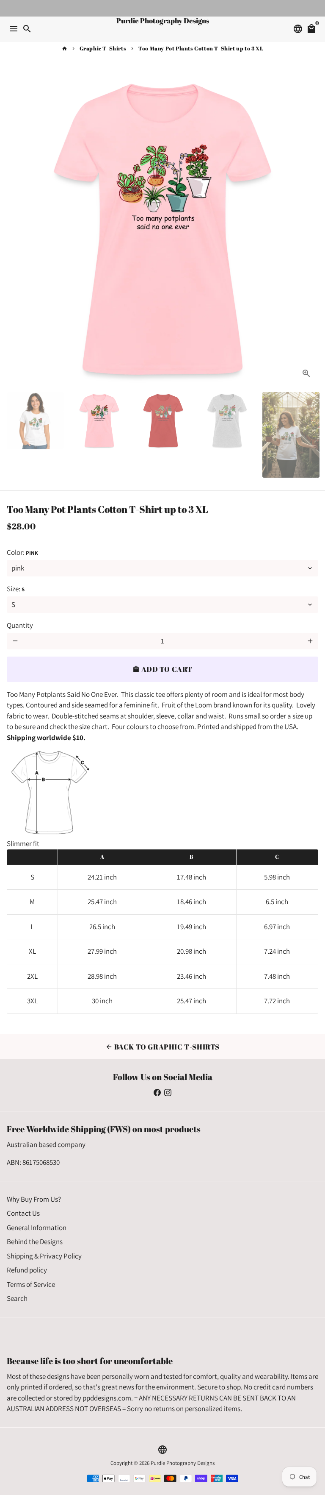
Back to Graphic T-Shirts (162, 1047)
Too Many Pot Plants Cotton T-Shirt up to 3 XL (200, 48)
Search (17, 1298)
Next (310, 229)
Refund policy (27, 1270)
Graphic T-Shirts (103, 48)
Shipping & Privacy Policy (44, 1256)
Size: (16, 588)
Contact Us (23, 1213)
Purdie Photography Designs (183, 1463)
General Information (36, 1227)
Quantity (20, 625)
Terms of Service (31, 1284)
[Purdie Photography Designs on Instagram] (167, 1092)
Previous (15, 229)
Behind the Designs (35, 1241)
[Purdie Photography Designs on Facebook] (157, 1092)
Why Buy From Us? (34, 1199)
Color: (22, 552)
